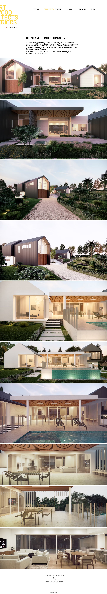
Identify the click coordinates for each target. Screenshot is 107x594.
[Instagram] (54, 578)
